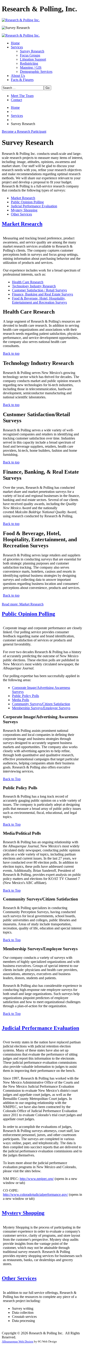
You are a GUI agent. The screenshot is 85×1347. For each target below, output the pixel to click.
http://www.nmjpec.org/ (37, 1179)
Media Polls (20, 700)
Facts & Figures (22, 80)
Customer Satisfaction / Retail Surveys (39, 290)
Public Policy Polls (25, 696)
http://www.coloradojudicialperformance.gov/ (35, 1194)
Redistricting (29, 63)
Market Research (23, 198)
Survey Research (32, 51)
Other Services (21, 214)
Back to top (11, 353)
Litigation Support (33, 59)
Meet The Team (22, 96)
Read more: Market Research (23, 604)
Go (47, 88)
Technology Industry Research (34, 286)
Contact (16, 100)
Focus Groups (30, 55)
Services (17, 47)
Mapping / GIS (30, 67)
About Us (18, 76)
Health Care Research (27, 282)
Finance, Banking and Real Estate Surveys (42, 294)
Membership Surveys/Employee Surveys (41, 708)
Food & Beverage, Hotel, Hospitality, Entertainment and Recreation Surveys (39, 300)
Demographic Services (36, 71)
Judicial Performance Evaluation (34, 206)
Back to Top (12, 779)
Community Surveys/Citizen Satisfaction (41, 704)
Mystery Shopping (24, 210)
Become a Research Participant (24, 131)
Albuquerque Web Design (17, 1341)
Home (15, 43)
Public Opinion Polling (27, 202)
